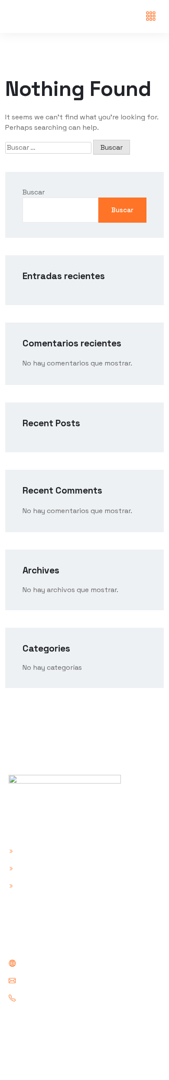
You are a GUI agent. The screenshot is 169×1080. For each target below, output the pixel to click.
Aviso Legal (34, 850)
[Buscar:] (48, 147)
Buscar (34, 192)
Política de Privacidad (51, 867)
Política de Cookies (47, 884)
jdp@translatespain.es (56, 980)
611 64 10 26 (38, 998)
